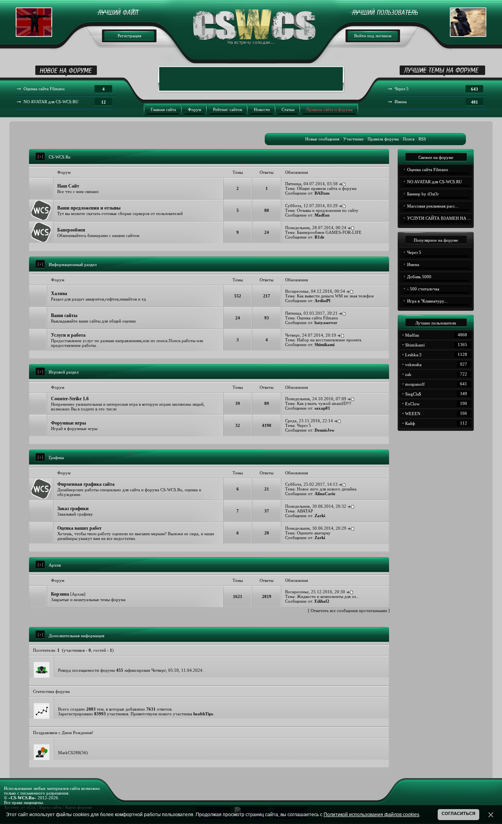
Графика (56, 457)
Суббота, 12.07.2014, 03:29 (311, 205)
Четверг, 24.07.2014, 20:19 (310, 335)
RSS (422, 139)
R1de (319, 237)
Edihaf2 (322, 601)
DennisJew (325, 430)
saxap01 (322, 408)
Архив (55, 565)
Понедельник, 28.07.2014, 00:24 (315, 227)
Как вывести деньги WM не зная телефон (335, 296)
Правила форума (383, 139)
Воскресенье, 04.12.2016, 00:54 (315, 291)
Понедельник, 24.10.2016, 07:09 (315, 398)
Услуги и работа (68, 335)
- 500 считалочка (423, 288)
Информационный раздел (72, 264)
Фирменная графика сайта (86, 484)
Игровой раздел (63, 372)
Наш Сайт (68, 186)
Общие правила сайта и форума (326, 188)
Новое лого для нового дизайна (326, 489)
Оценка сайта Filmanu (317, 317)
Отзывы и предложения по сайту (327, 210)
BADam (322, 193)
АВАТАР (305, 511)
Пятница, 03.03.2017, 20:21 (311, 313)
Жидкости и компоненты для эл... (328, 596)
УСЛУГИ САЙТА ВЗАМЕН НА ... (439, 218)
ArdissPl (322, 300)
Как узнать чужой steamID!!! (324, 403)
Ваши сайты (64, 315)
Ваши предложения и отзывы (88, 208)
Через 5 (304, 425)
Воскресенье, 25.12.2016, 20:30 (315, 591)
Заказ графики (73, 508)
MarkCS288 (69, 752)
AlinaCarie (325, 493)
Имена (413, 264)
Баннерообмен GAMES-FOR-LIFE (329, 232)
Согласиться (458, 813)
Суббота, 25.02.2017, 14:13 (311, 484)
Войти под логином (372, 35)
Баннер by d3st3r (423, 193)
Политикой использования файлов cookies (371, 814)
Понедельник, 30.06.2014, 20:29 (315, 528)
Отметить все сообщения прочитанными (349, 610)
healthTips (203, 713)
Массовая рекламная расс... (432, 206)
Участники (353, 139)
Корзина (60, 594)
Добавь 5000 (419, 276)
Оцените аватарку (314, 532)
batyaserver (326, 322)
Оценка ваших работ (79, 528)
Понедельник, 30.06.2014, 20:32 (315, 506)
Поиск (409, 139)
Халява (59, 293)
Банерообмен (71, 230)
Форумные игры (68, 423)
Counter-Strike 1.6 (70, 398)
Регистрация (129, 35)
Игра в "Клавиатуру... (427, 301)
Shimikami (325, 344)
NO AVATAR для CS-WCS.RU (434, 181)
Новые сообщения (322, 139)
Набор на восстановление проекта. (329, 339)
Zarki (320, 515)
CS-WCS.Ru (60, 157)
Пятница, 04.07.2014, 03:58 (311, 183)
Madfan (322, 215)
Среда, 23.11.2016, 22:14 (309, 420)
